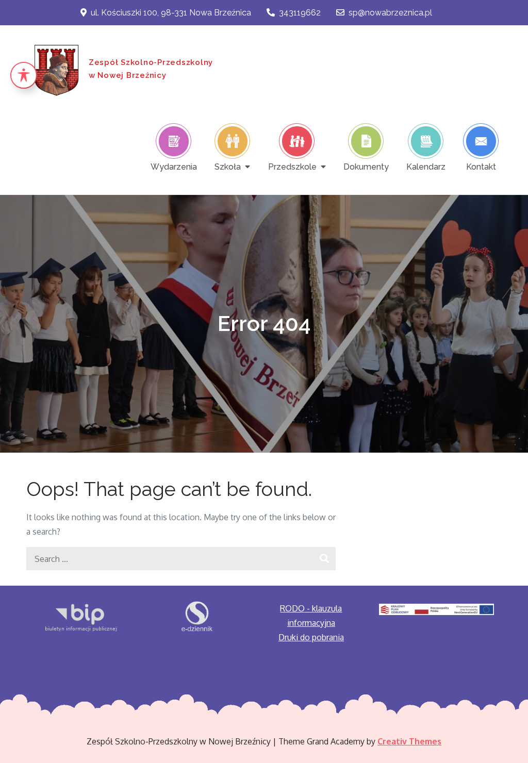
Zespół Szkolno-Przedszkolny (151, 62)
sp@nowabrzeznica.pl (390, 13)
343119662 (300, 13)
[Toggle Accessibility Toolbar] (23, 75)
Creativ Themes (409, 741)
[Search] (324, 558)
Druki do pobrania (311, 637)
